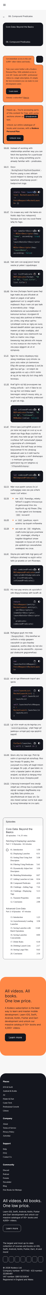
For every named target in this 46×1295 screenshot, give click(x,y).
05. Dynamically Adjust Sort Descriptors (21, 869)
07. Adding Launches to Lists (21, 879)
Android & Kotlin (10, 1091)
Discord (6, 1170)
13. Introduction (16, 917)
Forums (6, 1178)
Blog (5, 1186)
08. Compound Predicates (20, 883)
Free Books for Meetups (12, 1190)
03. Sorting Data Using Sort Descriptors (21, 859)
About (5, 1124)
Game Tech (7, 1103)
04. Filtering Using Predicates (21, 864)
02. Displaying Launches (20, 854)
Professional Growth (11, 1107)
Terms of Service (9, 1128)
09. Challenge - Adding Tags (21, 887)
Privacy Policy (8, 1132)
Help (5, 1149)
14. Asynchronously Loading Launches (21, 922)
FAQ (5, 1153)
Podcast (6, 1174)
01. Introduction (16, 850)
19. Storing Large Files (19, 950)
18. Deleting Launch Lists (20, 946)
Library (6, 1111)
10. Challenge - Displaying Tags (20, 892)
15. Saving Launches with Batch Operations (20, 929)
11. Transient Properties (19, 898)
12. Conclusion (16, 902)
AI (4, 1095)
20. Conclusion (16, 954)
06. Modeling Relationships (21, 875)
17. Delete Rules (16, 942)
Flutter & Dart (8, 1099)
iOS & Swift (8, 1087)
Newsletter (7, 1182)
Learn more (13, 91)
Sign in (26, 98)
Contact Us (7, 1157)
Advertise (6, 1136)
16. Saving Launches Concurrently (18, 936)
